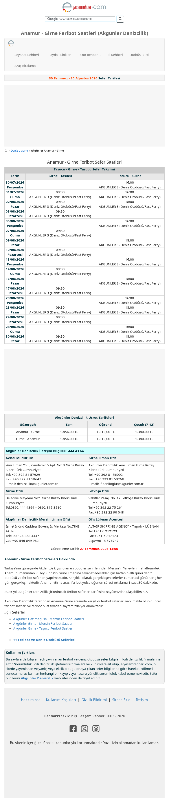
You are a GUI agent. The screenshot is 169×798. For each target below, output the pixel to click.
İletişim (142, 699)
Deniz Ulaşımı (19, 150)
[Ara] (120, 19)
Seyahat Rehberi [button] (27, 54)
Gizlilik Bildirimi (94, 699)
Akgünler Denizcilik (37, 678)
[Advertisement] (84, 116)
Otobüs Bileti (139, 54)
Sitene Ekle (121, 699)
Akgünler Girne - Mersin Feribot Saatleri (43, 623)
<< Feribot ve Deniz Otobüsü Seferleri (44, 639)
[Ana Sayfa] (5, 150)
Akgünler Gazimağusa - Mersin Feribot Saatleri (48, 619)
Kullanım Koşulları (61, 699)
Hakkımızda (30, 699)
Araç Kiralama (25, 65)
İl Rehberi (115, 54)
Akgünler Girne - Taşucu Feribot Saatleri (43, 628)
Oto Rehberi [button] (89, 54)
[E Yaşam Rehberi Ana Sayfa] (84, 7)
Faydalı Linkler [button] (60, 54)
